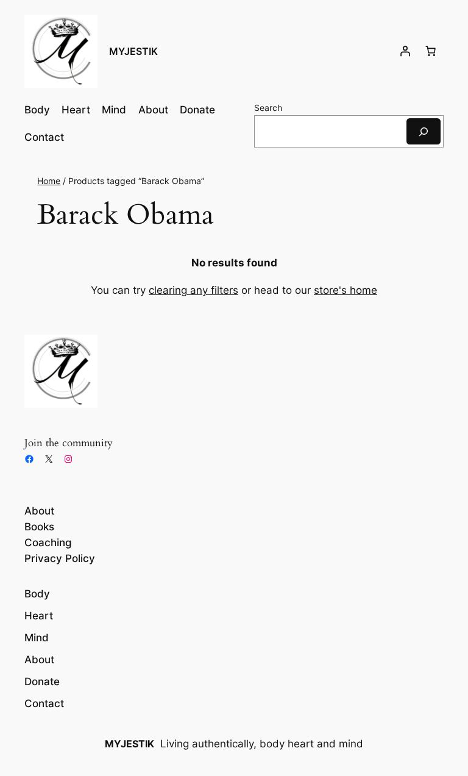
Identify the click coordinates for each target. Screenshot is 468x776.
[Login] (405, 51)
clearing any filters (193, 290)
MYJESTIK (133, 51)
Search (268, 107)
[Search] (423, 131)
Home (48, 181)
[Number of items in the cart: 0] (431, 51)
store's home (345, 290)
